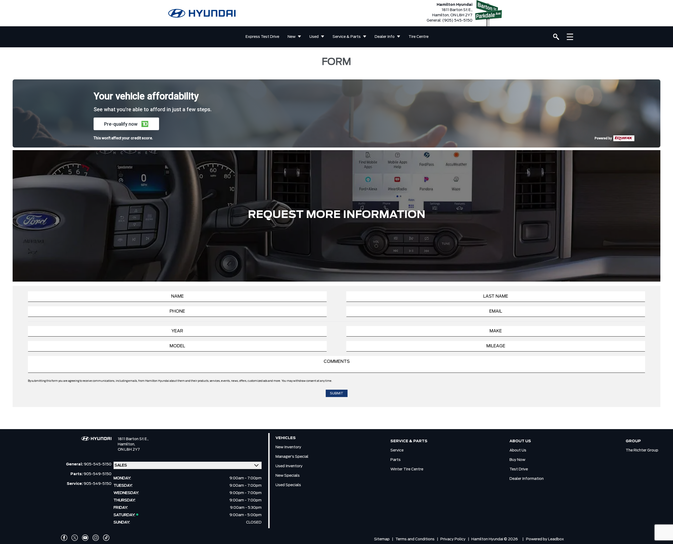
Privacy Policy (453, 539)
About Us (517, 450)
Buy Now (517, 460)
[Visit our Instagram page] (96, 538)
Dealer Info (385, 37)
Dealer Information (526, 479)
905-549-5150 (97, 474)
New (291, 37)
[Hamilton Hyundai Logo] (202, 13)
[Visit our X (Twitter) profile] (75, 538)
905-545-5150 (97, 464)
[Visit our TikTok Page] (106, 538)
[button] (126, 124)
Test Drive (518, 469)
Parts (395, 460)
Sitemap (382, 539)
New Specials (288, 475)
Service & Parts (347, 37)
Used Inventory (289, 466)
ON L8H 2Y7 (129, 449)
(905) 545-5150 (457, 20)
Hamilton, (126, 444)
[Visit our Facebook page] (64, 538)
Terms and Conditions (415, 539)
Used (314, 37)
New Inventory (288, 447)
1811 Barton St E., (133, 439)
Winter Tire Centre (406, 469)
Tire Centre (419, 37)
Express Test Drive (262, 37)
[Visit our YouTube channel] (85, 538)
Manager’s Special (292, 457)
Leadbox (556, 539)
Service (397, 450)
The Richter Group (642, 450)
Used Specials (288, 485)
